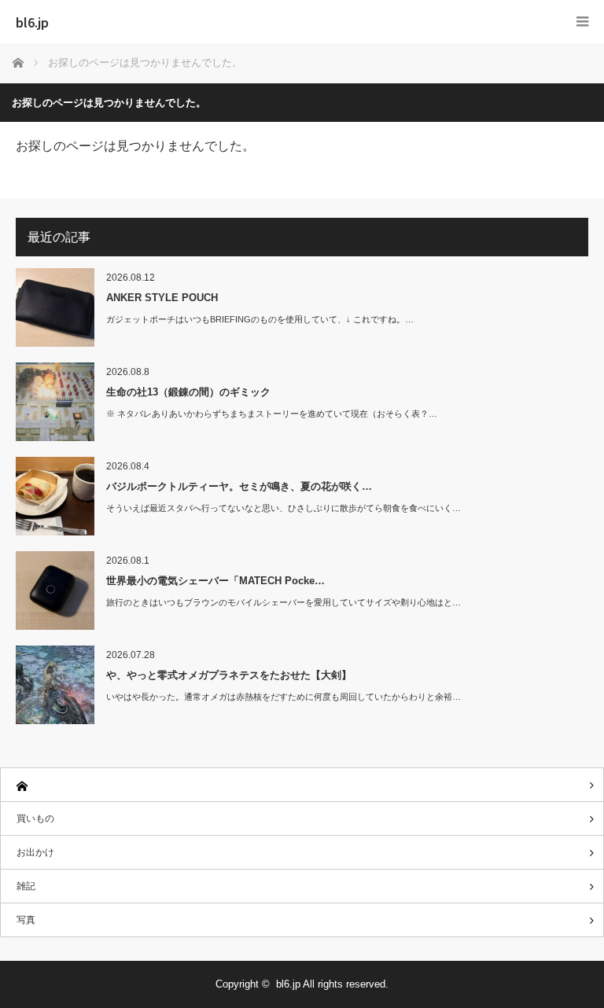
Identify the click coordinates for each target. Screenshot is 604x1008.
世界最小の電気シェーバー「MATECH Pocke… (215, 581)
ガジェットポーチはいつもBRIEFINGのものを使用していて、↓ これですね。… (260, 319)
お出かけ (35, 852)
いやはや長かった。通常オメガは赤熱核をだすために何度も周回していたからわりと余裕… (283, 696)
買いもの (35, 818)
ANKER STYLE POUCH (162, 298)
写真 (26, 919)
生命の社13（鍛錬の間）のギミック (188, 392)
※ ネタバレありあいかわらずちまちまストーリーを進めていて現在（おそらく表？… (271, 413)
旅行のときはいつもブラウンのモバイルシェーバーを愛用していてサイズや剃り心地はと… (283, 602)
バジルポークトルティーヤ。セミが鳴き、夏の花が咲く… (239, 486)
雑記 (26, 886)
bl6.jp (32, 22)
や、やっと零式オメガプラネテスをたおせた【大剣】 (229, 675)
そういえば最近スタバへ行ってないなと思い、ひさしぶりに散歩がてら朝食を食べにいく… (283, 508)
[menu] (582, 21)
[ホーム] (302, 785)
